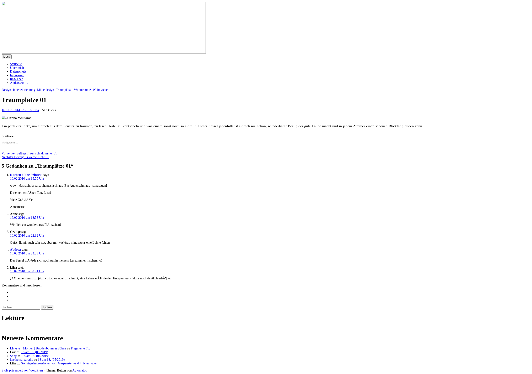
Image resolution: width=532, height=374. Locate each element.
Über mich (17, 67)
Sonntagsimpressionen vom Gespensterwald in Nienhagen (59, 363)
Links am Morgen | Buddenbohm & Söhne (38, 348)
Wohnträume (82, 89)
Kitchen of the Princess (26, 175)
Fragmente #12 (81, 348)
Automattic (79, 370)
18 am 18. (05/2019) (51, 359)
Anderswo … (19, 82)
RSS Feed (16, 79)
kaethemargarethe (21, 359)
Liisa (35, 110)
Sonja (13, 356)
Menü (6, 56)
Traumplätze (64, 89)
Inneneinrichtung (24, 89)
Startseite (16, 64)
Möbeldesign (45, 89)
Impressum (17, 75)
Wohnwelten (101, 89)
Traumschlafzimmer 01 (29, 153)
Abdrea (15, 249)
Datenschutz (18, 71)
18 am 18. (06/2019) (34, 352)
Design (6, 89)
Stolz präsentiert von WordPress (22, 370)
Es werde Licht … (25, 157)
